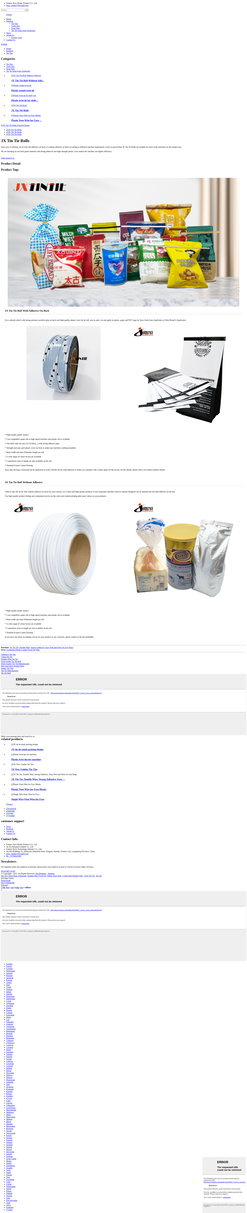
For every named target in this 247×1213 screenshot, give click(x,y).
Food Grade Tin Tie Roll (11, 661)
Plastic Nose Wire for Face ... (26, 120)
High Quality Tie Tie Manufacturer (15, 664)
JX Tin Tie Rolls (20, 110)
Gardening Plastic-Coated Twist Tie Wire (23, 650)
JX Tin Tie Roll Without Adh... (27, 80)
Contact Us (10, 40)
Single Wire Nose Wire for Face (27, 799)
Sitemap (51, 873)
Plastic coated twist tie (22, 90)
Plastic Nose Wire (54, 876)
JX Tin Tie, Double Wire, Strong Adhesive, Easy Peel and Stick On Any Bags (41, 647)
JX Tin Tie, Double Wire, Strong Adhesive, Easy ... (38, 779)
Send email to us (7, 158)
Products (9, 21)
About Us (10, 35)
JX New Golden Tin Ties (24, 769)
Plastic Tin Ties (7, 668)
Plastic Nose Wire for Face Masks (28, 789)
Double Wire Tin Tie (9, 659)
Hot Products (41, 873)
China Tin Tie (6, 657)
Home (8, 19)
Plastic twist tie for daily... (24, 100)
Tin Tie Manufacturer (9, 671)
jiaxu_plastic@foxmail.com (17, 5)
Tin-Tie (99, 876)
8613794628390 (7, 883)
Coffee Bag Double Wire (73, 876)
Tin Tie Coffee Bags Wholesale (14, 876)
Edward (4, 885)
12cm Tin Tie (89, 876)
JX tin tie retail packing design (27, 749)
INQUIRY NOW (8, 871)
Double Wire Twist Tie (37, 876)
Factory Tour (16, 37)
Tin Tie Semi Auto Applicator (23, 30)
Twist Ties (15, 26)
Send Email (5, 880)
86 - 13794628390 (13, 856)
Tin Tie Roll (6, 673)
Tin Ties (14, 24)
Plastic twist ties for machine (26, 759)
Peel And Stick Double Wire (12, 666)
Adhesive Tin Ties (8, 654)
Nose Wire (15, 28)
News (8, 33)
